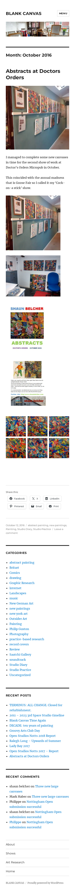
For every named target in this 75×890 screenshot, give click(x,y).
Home (10, 871)
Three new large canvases (50, 796)
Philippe (15, 822)
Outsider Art (18, 619)
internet (15, 588)
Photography (18, 634)
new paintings (57, 525)
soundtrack (17, 659)
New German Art (21, 603)
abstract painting (38, 525)
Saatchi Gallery (20, 654)
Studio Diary (24, 529)
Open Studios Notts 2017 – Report (34, 751)
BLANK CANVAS (24, 13)
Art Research (15, 862)
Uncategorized (20, 675)
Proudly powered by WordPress (45, 883)
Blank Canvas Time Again (27, 720)
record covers (19, 644)
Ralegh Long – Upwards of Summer (35, 741)
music (13, 598)
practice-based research (26, 639)
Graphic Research (22, 583)
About (10, 844)
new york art (18, 613)
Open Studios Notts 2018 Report (32, 736)
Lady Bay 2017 (19, 746)
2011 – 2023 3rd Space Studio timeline (36, 715)
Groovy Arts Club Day (24, 730)
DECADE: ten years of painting (31, 725)
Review (14, 649)
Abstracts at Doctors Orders (29, 756)
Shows (10, 853)
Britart (14, 567)
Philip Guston (19, 629)
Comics (14, 573)
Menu (63, 13)
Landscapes (17, 593)
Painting (11, 529)
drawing (15, 578)
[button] (16, 427)
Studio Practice (42, 529)
